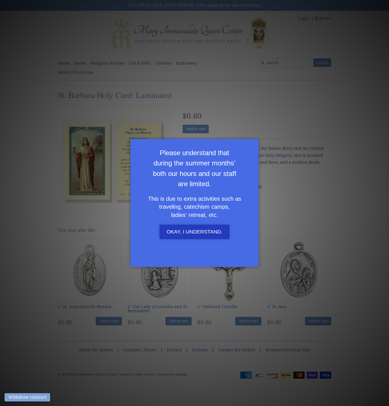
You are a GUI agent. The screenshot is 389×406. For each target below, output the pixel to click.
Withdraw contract (27, 397)
